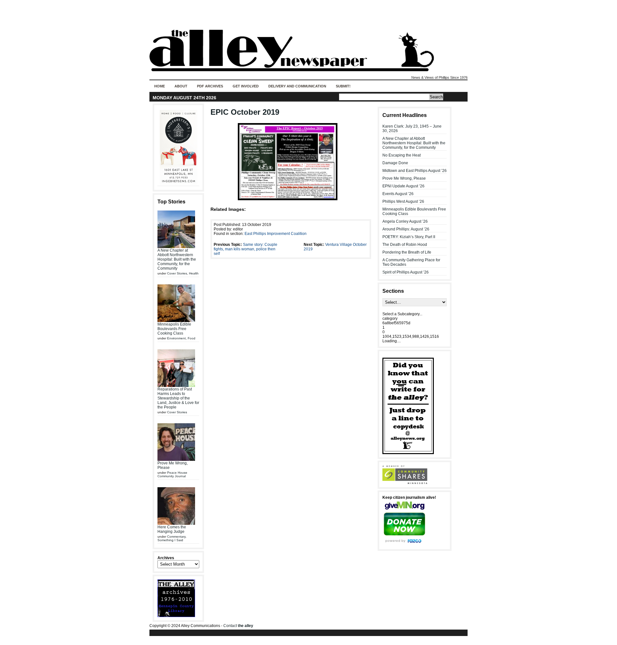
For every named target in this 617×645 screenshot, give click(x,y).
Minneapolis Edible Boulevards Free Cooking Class (174, 329)
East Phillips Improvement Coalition (276, 233)
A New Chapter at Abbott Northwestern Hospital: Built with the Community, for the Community (176, 259)
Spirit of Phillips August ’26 (405, 272)
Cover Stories (177, 273)
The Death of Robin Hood (404, 244)
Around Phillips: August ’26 (405, 229)
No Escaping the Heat (401, 155)
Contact (238, 625)
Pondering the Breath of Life (406, 252)
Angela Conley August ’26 (405, 221)
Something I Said (170, 540)
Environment (176, 338)
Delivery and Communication (297, 86)
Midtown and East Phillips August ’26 (414, 170)
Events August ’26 (398, 194)
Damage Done (395, 163)
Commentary (176, 536)
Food (191, 338)
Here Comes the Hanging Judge (171, 529)
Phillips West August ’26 (403, 201)
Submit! (343, 86)
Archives (165, 558)
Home (159, 86)
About (180, 86)
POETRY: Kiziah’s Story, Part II (408, 237)
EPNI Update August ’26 (403, 186)
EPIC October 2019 (244, 112)
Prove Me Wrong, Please (404, 178)
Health (194, 273)
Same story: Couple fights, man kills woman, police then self (245, 249)
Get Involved (246, 86)
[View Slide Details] (178, 147)
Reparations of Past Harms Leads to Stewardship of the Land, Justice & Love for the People (178, 398)
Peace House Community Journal (172, 474)
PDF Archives (210, 86)
